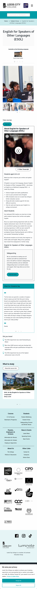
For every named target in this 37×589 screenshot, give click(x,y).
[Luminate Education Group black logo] (26, 546)
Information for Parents (10, 437)
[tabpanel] (18, 56)
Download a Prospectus (10, 419)
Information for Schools (10, 440)
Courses (7, 124)
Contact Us (26, 452)
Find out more (13, 274)
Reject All (18, 585)
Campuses (26, 454)
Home (6, 21)
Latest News (26, 433)
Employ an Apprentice (11, 443)
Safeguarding (11, 253)
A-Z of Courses (11, 417)
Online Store (26, 457)
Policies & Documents (10, 454)
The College (10, 452)
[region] (18, 576)
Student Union (26, 419)
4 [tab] (22, 61)
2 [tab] (17, 61)
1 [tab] (14, 61)
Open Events (26, 439)
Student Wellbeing (26, 417)
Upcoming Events (26, 436)
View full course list (11, 368)
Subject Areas (15, 21)
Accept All (18, 580)
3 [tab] (20, 61)
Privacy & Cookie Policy (13, 576)
